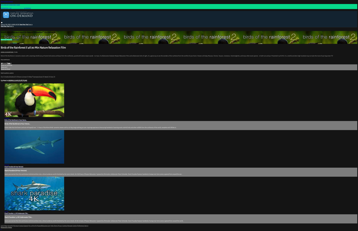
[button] (1, 22)
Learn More (4, 226)
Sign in (31, 24)
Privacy (60, 226)
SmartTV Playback (13, 226)
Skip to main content (7, 1)
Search (3, 24)
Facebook (4, 63)
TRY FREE (8, 24)
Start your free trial (6, 39)
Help (52, 226)
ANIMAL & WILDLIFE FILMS (7, 52)
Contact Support (23, 226)
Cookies (64, 226)
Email (9, 63)
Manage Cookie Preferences (75, 226)
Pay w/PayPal (33, 226)
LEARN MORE (15, 24)
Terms (56, 226)
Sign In (12, 26)
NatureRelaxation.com (43, 226)
